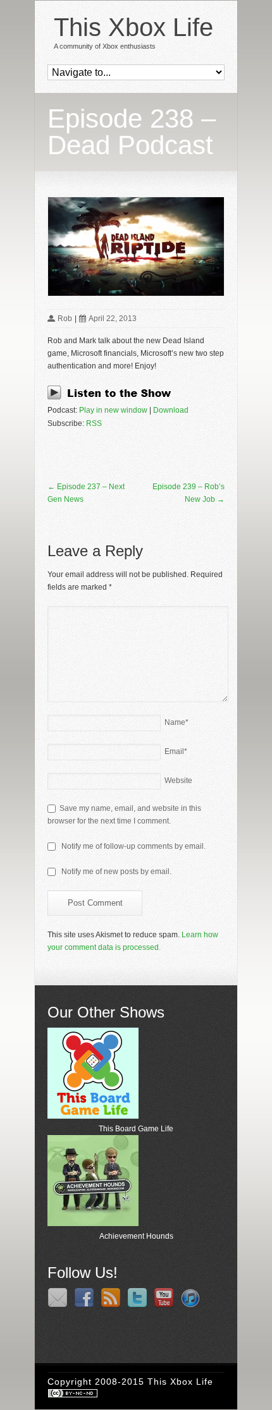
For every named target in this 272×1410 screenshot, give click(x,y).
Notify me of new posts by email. (116, 871)
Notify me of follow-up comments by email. (133, 846)
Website (178, 780)
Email (175, 751)
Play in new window (113, 410)
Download (171, 410)
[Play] (112, 397)
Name (176, 722)
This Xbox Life (133, 27)
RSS (94, 423)
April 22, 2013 (113, 318)
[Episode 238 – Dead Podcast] (136, 246)
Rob (65, 318)
